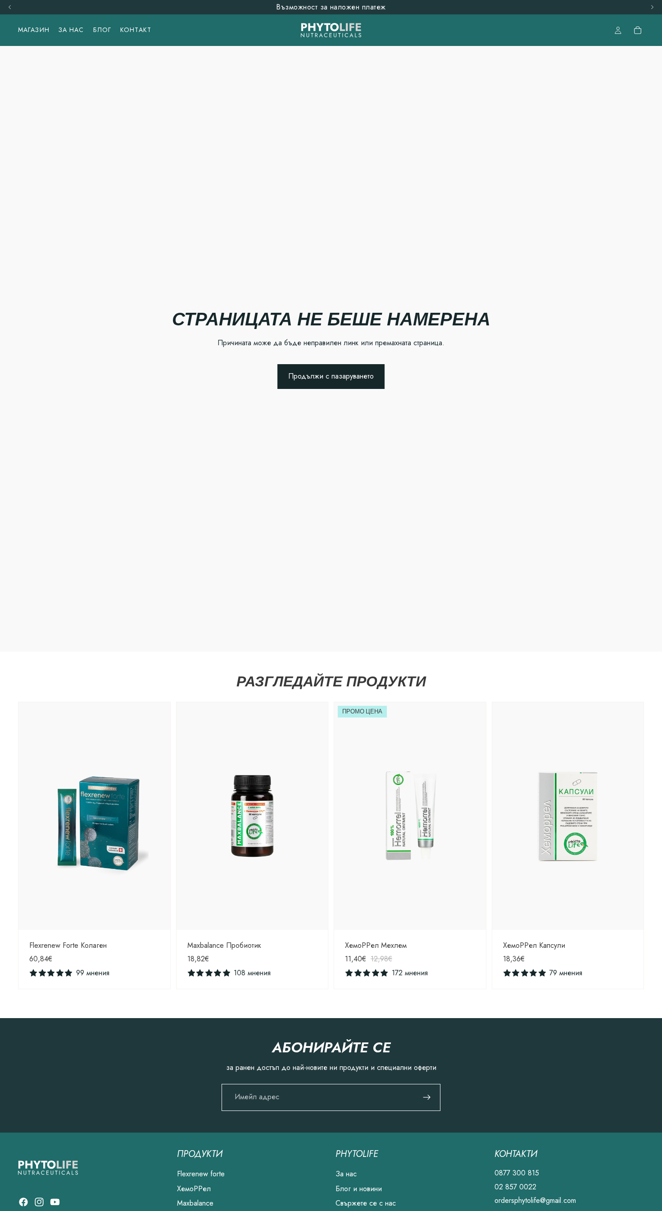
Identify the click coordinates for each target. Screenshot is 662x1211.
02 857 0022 (515, 1186)
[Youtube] (55, 1202)
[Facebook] (23, 1202)
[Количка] (638, 30)
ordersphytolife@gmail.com (535, 1200)
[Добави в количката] (156, 916)
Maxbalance (195, 1203)
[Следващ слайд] (156, 816)
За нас (346, 1174)
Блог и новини (359, 1188)
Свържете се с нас (366, 1203)
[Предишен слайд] (31, 816)
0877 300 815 (516, 1173)
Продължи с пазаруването (331, 376)
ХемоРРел (194, 1188)
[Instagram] (39, 1202)
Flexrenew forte (201, 1174)
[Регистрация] (426, 1097)
